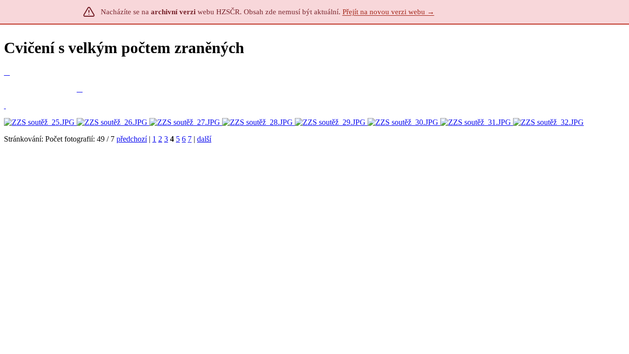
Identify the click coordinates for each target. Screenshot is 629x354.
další (204, 139)
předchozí (131, 139)
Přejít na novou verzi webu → (388, 12)
